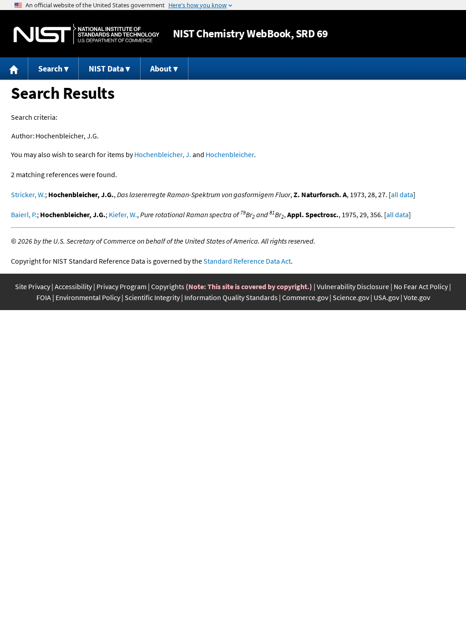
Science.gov (351, 297)
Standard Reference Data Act (247, 260)
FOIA (43, 297)
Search (50, 68)
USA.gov (386, 297)
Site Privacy (32, 286)
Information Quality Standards (231, 297)
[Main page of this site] (14, 68)
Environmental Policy (88, 297)
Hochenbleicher (230, 154)
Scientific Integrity (152, 297)
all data (402, 194)
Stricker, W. (28, 194)
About (161, 68)
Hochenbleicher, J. (162, 154)
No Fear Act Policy (421, 286)
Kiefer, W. (123, 214)
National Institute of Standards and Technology (86, 34)
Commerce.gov (305, 297)
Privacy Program (121, 286)
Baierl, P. (24, 214)
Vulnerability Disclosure (353, 286)
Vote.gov (417, 297)
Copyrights (167, 286)
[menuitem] (14, 68)
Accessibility (73, 286)
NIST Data (106, 68)
